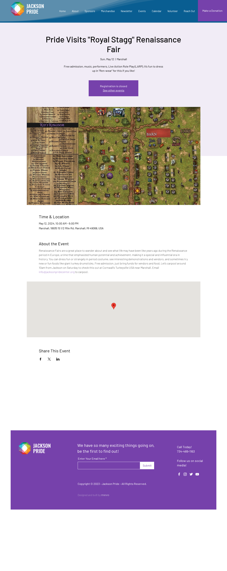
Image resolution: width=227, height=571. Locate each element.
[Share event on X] (49, 359)
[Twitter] (191, 474)
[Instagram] (185, 474)
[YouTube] (197, 474)
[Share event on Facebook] (40, 359)
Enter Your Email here (91, 458)
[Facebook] (179, 474)
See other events (113, 90)
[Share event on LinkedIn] (58, 359)
